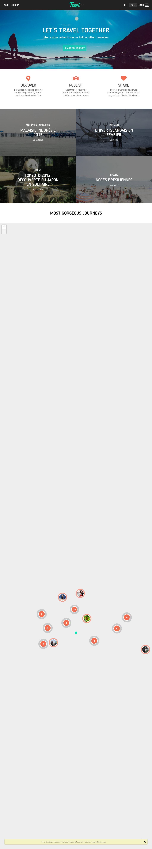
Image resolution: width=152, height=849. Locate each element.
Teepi (76, 5)
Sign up (15, 5)
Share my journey (75, 48)
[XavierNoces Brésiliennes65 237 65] (53, 642)
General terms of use (98, 842)
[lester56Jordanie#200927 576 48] (87, 618)
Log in (6, 5)
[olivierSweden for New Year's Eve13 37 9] (80, 593)
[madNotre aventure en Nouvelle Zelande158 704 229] (145, 649)
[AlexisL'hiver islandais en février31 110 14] (62, 597)
